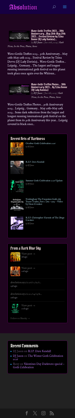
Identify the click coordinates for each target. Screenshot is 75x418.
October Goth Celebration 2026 (40, 143)
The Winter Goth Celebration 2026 (38, 357)
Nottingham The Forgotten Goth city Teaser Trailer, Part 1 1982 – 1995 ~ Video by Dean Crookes (44, 202)
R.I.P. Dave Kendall (35, 162)
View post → (28, 253)
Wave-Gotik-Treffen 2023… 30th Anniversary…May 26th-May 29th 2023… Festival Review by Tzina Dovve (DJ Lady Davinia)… (48, 35)
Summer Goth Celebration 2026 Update (44, 181)
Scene (34, 46)
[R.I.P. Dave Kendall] (17, 168)
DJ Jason (37, 42)
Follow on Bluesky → (20, 318)
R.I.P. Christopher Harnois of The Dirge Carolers (45, 219)
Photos (28, 46)
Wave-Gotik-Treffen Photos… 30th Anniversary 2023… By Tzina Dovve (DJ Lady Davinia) (49, 87)
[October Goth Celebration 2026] (17, 149)
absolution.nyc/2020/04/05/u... (26, 294)
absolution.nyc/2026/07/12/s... (25, 282)
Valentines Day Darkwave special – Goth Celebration (38, 365)
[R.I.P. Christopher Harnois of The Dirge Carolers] (17, 224)
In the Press (19, 46)
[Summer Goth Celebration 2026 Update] (17, 187)
